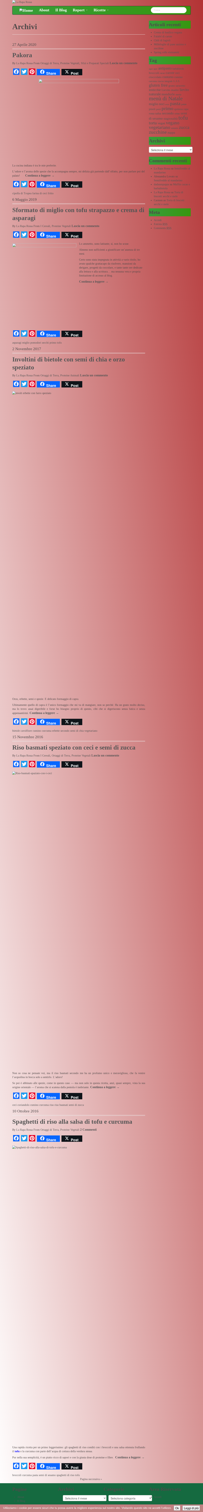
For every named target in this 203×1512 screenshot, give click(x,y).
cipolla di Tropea (22, 193)
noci (161, 104)
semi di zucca (76, 1104)
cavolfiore (26, 730)
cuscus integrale (165, 81)
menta (178, 94)
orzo (167, 104)
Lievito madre (170, 90)
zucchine (158, 132)
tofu (59, 342)
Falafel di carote (163, 36)
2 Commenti (88, 1129)
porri (158, 109)
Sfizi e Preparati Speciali (95, 63)
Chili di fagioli (162, 40)
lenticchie (155, 90)
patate (184, 104)
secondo (64, 730)
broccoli (16, 1475)
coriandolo (23, 1104)
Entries (161, 224)
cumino (37, 730)
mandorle (168, 94)
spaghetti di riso (65, 1475)
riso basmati (61, 1104)
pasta (35, 1475)
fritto (51, 193)
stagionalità (171, 118)
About (44, 10)
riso (52, 1104)
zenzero (174, 128)
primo (53, 342)
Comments (162, 228)
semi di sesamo (47, 1475)
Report (79, 10)
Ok (177, 1508)
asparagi (16, 342)
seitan (177, 113)
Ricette (100, 10)
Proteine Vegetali (69, 63)
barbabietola (178, 68)
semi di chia (77, 730)
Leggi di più (191, 1508)
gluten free (158, 85)
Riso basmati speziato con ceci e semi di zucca (73, 747)
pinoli (152, 109)
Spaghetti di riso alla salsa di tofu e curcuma (72, 1121)
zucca (184, 127)
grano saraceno (177, 85)
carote (170, 73)
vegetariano (90, 730)
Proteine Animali (69, 375)
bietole (16, 730)
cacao (162, 73)
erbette (56, 730)
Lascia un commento (123, 63)
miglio (26, 342)
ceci (14, 1104)
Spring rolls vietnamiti (166, 52)
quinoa (178, 109)
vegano (172, 122)
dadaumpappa (161, 184)
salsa (158, 113)
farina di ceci (39, 193)
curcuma (46, 730)
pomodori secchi (39, 342)
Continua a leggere (40, 175)
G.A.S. (176, 81)
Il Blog (61, 10)
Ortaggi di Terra (49, 63)
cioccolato (155, 77)
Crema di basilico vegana (168, 32)
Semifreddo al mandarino (168, 180)
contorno (167, 77)
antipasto (165, 68)
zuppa (171, 132)
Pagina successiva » (91, 1479)
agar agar (153, 69)
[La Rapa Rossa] (22, 1)
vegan (161, 123)
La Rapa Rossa (24, 63)
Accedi (158, 220)
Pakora (22, 55)
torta (153, 122)
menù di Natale (166, 98)
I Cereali (45, 226)
